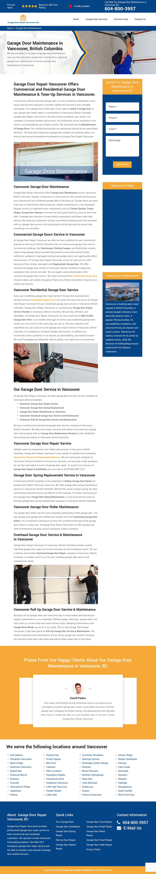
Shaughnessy (125, 787)
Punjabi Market (53, 790)
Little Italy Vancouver (56, 787)
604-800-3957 (120, 8)
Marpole (122, 779)
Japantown (15, 790)
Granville (14, 783)
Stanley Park (52, 755)
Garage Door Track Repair (99, 822)
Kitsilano (122, 775)
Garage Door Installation (68, 826)
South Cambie (125, 790)
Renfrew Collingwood (92, 775)
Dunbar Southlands (127, 759)
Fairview (122, 763)
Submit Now (122, 164)
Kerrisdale (123, 771)
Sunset (85, 790)
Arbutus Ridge (125, 755)
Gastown (14, 779)
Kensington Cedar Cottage (95, 763)
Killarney (86, 767)
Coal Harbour (16, 755)
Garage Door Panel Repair (99, 840)
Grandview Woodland (92, 755)
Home (76, 19)
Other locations (54, 771)
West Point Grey (126, 794)
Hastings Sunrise (90, 759)
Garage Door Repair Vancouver (77, 870)
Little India (51, 794)
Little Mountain (89, 783)
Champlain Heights (55, 775)
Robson (14, 794)
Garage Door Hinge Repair (99, 826)
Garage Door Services (96, 19)
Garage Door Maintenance (29, 28)
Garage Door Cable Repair (99, 844)
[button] (69, 689)
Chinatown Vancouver (21, 759)
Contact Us (140, 19)
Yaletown (50, 767)
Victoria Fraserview (91, 794)
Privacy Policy (93, 849)
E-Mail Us (133, 828)
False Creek (124, 767)
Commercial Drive (55, 779)
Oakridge (122, 783)
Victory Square (53, 759)
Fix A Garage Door (65, 822)
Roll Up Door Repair (66, 840)
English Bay (16, 771)
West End (51, 763)
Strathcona (87, 787)
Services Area (121, 19)
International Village (20, 787)
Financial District (18, 775)
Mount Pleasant (90, 771)
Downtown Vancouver (21, 767)
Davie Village (16, 763)
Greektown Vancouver (57, 783)
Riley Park (87, 779)
